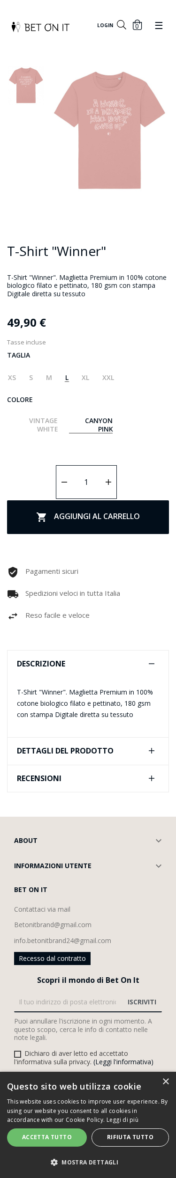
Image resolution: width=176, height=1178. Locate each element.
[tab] (88, 664)
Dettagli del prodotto (65, 751)
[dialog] (88, 1125)
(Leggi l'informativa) (123, 1061)
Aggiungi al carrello (88, 517)
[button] (88, 1162)
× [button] (165, 1081)
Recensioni (39, 779)
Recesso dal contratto (52, 958)
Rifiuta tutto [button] (130, 1137)
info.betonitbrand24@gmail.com (62, 940)
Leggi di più (123, 1120)
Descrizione (41, 664)
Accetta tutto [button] (47, 1137)
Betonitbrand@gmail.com (53, 924)
